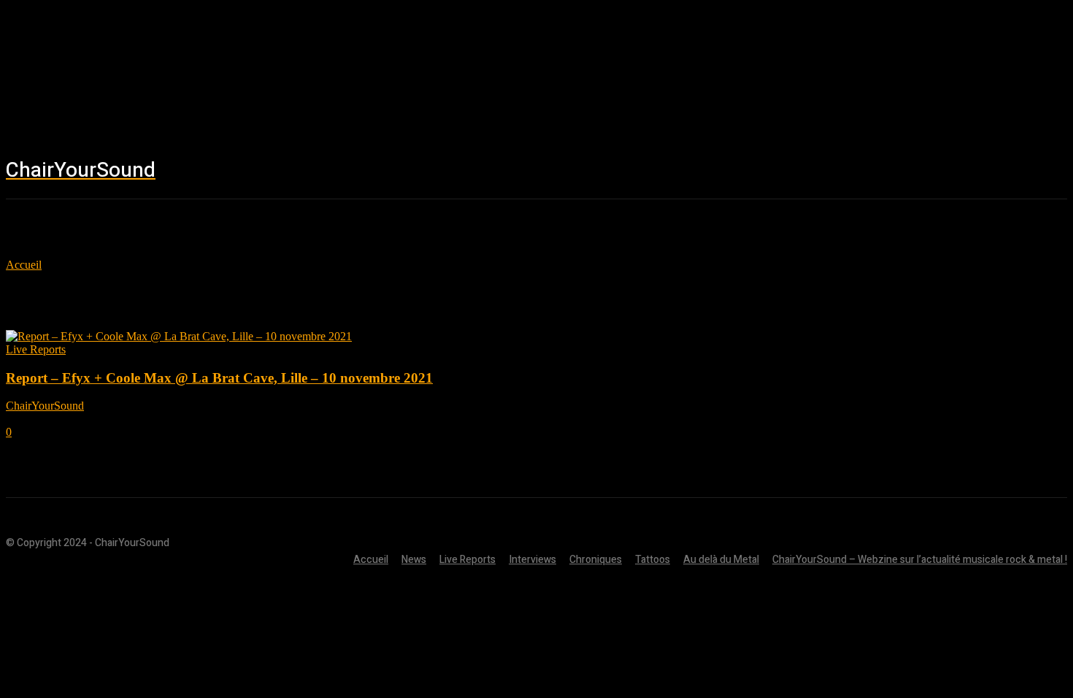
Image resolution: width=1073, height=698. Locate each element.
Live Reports (36, 349)
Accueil (24, 264)
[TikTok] (979, 171)
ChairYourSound (45, 405)
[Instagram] (936, 171)
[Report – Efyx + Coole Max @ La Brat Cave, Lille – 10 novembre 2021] (179, 336)
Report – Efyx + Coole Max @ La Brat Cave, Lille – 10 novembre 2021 (219, 378)
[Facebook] (892, 171)
